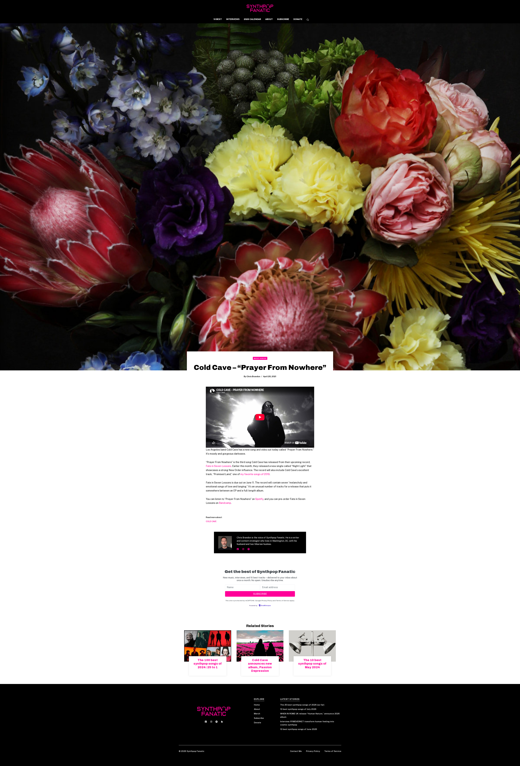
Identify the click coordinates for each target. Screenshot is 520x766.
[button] (307, 20)
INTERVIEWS (233, 19)
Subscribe (259, 718)
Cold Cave (211, 521)
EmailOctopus (266, 605)
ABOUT (269, 19)
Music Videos (260, 358)
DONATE (297, 19)
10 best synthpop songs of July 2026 (298, 709)
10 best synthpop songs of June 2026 (298, 729)
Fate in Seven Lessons (218, 466)
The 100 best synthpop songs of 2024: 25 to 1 (208, 663)
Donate (257, 722)
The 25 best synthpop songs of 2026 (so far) (302, 705)
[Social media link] (238, 549)
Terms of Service (332, 751)
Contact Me (296, 751)
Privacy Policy (313, 751)
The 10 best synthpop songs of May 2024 (312, 663)
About (257, 709)
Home (257, 705)
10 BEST (217, 19)
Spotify (259, 499)
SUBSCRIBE (283, 19)
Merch (257, 713)
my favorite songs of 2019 (255, 474)
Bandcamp (225, 502)
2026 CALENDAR (252, 19)
